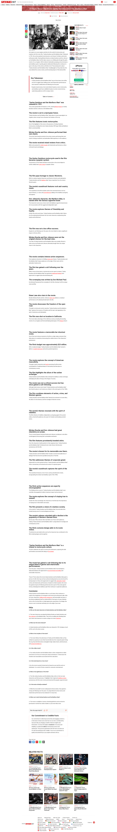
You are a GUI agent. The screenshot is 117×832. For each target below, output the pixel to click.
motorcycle (50, 259)
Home (56, 6)
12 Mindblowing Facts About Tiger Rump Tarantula (50, 809)
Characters (12, 4)
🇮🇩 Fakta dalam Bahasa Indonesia (53, 825)
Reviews (96, 4)
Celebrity (8, 4)
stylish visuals (43, 145)
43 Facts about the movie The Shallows (81, 58)
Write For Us (40, 819)
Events (35, 4)
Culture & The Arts (20, 4)
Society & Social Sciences (108, 4)
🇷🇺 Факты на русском (54, 829)
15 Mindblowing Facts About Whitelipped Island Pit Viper (65, 789)
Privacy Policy (70, 819)
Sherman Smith (76, 12)
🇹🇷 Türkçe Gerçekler (42, 830)
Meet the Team (56, 817)
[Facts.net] (8, 1)
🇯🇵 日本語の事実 (66, 825)
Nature (82, 4)
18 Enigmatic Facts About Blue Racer (64, 808)
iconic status (42, 164)
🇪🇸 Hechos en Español (74, 820)
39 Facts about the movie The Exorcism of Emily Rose (81, 44)
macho (47, 364)
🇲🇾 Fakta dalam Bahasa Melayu (44, 827)
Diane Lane (52, 297)
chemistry (58, 618)
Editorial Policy (47, 817)
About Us (40, 817)
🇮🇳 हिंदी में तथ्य (40, 825)
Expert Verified (54, 16)
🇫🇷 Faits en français (62, 820)
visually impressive (38, 349)
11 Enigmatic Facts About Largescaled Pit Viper (80, 789)
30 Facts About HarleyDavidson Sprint (50, 768)
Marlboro (43, 180)
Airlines (3, 4)
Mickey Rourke (58, 106)
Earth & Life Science (29, 4)
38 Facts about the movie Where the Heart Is (50, 789)
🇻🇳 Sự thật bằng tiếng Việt (67, 829)
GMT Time (72, 90)
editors (45, 726)
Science (100, 4)
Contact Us (74, 817)
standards (51, 724)
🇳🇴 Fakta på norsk (41, 824)
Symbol (71, 87)
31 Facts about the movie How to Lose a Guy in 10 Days (81, 34)
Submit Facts (79, 819)
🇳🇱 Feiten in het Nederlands (60, 827)
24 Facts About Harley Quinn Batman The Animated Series (80, 769)
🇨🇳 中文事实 (52, 830)
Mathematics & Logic (71, 4)
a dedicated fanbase (57, 273)
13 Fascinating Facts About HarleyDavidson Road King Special (35, 769)
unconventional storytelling (54, 570)
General (48, 4)
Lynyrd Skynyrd (47, 192)
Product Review (66, 817)
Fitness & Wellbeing (42, 4)
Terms (63, 819)
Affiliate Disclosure (50, 819)
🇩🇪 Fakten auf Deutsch (50, 820)
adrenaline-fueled (61, 581)
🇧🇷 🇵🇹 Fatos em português (54, 822)
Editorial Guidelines (64, 16)
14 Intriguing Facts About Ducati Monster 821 (80, 809)
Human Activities (58, 4)
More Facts (40, 820)
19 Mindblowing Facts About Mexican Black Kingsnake (35, 809)
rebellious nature (62, 678)
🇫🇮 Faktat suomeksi (52, 824)
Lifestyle (64, 4)
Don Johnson (32, 616)
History (52, 4)
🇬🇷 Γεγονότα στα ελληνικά (77, 824)
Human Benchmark (74, 97)
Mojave (62, 320)
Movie (78, 4)
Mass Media (58, 20)
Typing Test (72, 93)
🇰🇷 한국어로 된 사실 (77, 825)
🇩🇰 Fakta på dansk (66, 822)
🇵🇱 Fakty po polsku (72, 827)
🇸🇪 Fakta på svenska (77, 822)
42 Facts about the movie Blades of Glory (81, 54)
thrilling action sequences (45, 597)
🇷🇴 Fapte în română (42, 829)
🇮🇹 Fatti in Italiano (42, 822)
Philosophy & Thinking (88, 4)
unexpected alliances (36, 643)
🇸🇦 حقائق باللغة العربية (64, 824)
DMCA (57, 819)
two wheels (51, 551)
